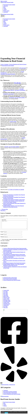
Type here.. (4, 219)
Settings (6, 412)
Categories (5, 5)
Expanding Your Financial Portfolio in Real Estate (14, 199)
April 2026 (5, 295)
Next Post (3, 210)
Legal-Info (5, 12)
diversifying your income (8, 93)
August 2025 (6, 305)
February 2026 (6, 297)
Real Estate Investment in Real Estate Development (14, 263)
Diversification (17, 82)
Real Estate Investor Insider (9, 4)
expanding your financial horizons (8, 74)
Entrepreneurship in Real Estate (10, 277)
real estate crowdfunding (20, 90)
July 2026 (5, 291)
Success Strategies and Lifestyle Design (17, 64)
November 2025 (6, 301)
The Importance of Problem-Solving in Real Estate (14, 254)
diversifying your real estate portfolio (17, 97)
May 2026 (5, 294)
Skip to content (4, 1)
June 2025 (5, 307)
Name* (2, 231)
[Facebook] (14, 345)
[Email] (1, 383)
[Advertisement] (14, 42)
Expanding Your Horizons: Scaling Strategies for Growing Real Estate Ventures (13, 201)
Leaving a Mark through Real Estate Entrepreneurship (14, 248)
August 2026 (6, 290)
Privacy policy (6, 10)
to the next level (22, 67)
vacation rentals (13, 121)
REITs (12, 90)
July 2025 (5, 306)
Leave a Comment (4, 64)
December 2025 (6, 300)
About (4, 8)
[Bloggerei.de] (8, 384)
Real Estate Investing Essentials (10, 278)
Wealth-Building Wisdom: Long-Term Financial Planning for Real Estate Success (13, 206)
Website (2, 236)
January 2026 (6, 298)
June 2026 (5, 292)
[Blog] (5, 396)
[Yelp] (14, 381)
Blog (4, 7)
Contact (5, 9)
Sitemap (5, 405)
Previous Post (4, 209)
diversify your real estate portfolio (12, 146)
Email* (2, 234)
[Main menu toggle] (3, 16)
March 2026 (5, 296)
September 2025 (6, 303)
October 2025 (6, 302)
